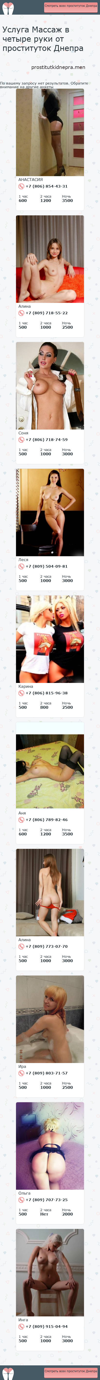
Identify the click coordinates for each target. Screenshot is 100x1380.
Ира (22, 1066)
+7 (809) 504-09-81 (46, 566)
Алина (24, 306)
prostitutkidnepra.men (58, 67)
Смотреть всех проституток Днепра (71, 6)
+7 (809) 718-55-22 (46, 313)
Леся (23, 560)
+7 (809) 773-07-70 (46, 946)
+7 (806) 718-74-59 (46, 439)
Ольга (24, 1193)
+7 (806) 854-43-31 (46, 186)
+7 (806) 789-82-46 (46, 819)
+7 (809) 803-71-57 (46, 1073)
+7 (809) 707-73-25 (46, 1200)
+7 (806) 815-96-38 (46, 693)
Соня (23, 433)
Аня (22, 813)
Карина (25, 686)
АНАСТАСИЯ (30, 180)
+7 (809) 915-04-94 (46, 1326)
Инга (23, 1320)
